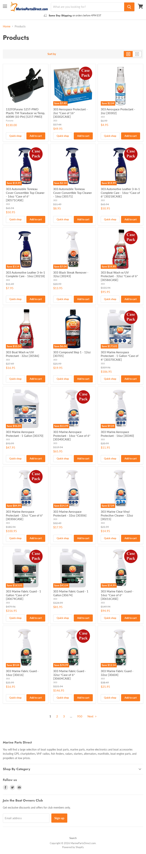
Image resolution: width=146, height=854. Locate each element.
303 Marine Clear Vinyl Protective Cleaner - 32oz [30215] (117, 515)
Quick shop (15, 135)
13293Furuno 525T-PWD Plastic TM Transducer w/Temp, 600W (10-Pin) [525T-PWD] (25, 112)
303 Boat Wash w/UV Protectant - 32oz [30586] (22, 354)
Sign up (59, 818)
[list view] (137, 54)
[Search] (129, 6)
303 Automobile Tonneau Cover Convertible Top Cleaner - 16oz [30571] (72, 192)
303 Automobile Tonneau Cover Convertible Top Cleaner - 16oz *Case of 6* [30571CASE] (25, 194)
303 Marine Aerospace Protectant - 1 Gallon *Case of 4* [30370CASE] (119, 355)
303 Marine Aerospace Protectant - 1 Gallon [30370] (24, 433)
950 (79, 716)
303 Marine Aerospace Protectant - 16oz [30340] (117, 433)
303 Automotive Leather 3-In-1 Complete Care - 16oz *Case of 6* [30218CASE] (120, 192)
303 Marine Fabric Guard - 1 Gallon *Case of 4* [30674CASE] (23, 595)
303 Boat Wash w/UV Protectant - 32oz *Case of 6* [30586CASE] (119, 276)
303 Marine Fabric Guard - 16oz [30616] (22, 673)
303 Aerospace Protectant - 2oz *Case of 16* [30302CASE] (70, 112)
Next (90, 716)
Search (73, 838)
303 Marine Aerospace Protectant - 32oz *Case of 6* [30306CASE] (24, 515)
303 (55, 120)
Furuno (9, 120)
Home (6, 26)
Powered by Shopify (73, 847)
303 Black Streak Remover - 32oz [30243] (70, 274)
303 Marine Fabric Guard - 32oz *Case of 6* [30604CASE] (69, 674)
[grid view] (128, 54)
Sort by (52, 54)
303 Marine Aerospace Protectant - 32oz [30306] (69, 513)
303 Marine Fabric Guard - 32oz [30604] (117, 673)
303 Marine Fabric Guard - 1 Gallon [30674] (70, 593)
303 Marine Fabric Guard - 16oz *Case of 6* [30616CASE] (117, 595)
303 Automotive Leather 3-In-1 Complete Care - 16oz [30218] (25, 274)
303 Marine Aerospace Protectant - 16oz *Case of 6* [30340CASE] (71, 435)
